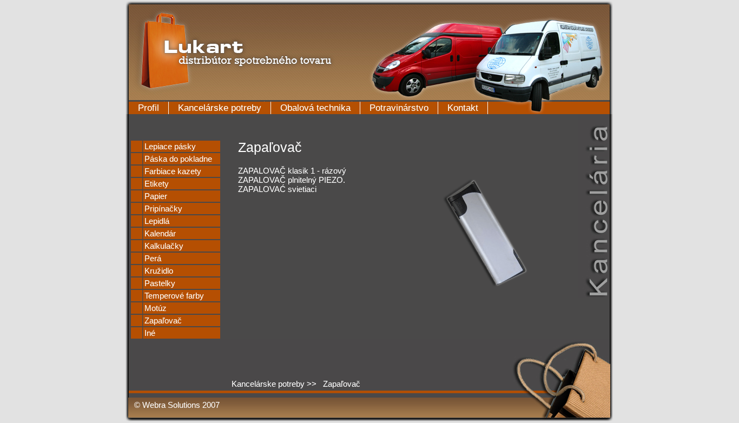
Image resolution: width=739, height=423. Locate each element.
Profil (148, 108)
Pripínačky (163, 208)
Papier (155, 196)
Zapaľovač (163, 320)
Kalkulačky (163, 245)
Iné (149, 333)
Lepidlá (156, 221)
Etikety (156, 183)
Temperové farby (174, 295)
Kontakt (462, 108)
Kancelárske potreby (219, 108)
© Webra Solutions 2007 (177, 404)
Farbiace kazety (172, 171)
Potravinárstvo (399, 108)
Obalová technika (315, 108)
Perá (152, 258)
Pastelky (159, 283)
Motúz (155, 308)
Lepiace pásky (170, 146)
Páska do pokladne (178, 158)
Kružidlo (158, 270)
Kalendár (160, 233)
